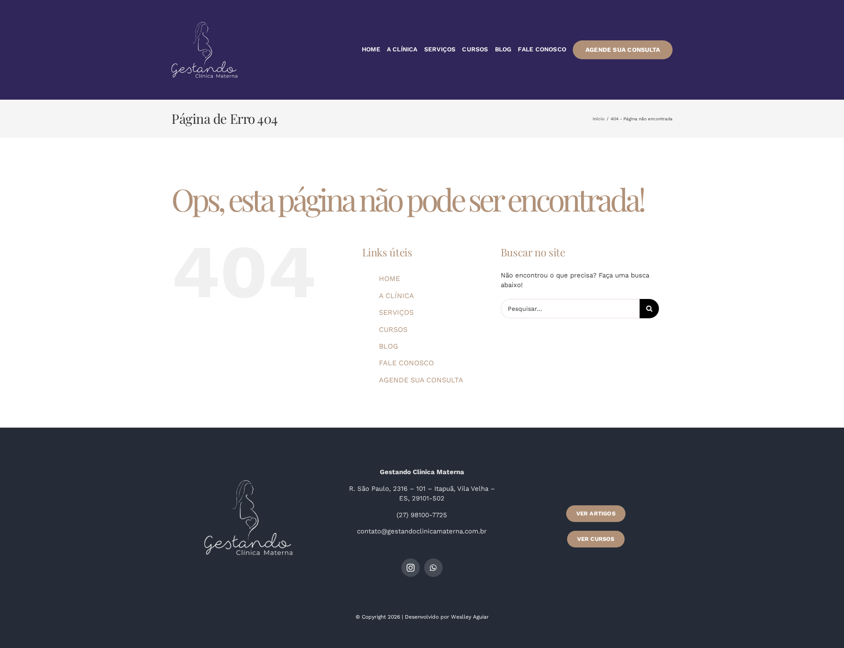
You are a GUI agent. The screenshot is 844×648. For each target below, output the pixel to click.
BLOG (388, 346)
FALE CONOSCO (406, 363)
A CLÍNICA (396, 296)
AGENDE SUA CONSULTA (421, 380)
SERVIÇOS (396, 312)
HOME (389, 278)
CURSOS (393, 329)
